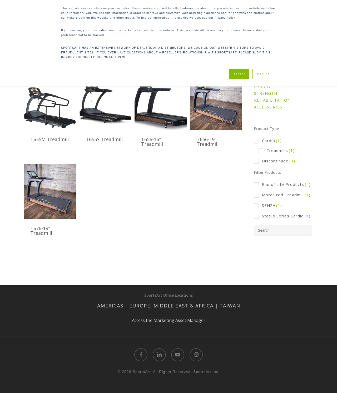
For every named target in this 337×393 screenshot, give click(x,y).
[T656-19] (216, 102)
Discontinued (278, 160)
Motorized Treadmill (286, 194)
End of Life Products (286, 184)
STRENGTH (265, 93)
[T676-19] (50, 191)
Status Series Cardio (286, 215)
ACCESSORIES (268, 107)
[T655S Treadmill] (105, 102)
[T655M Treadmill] (50, 102)
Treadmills (280, 150)
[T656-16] (161, 102)
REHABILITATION (272, 100)
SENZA (272, 205)
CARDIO (262, 86)
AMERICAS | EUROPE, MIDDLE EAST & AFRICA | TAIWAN (168, 305)
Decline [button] (263, 74)
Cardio (272, 140)
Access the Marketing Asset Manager (168, 320)
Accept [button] (239, 74)
